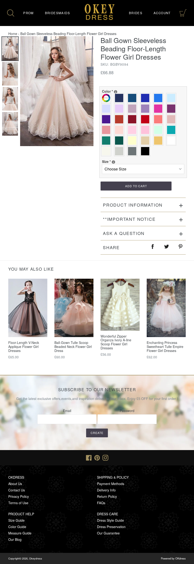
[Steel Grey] (133, 151)
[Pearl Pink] (120, 130)
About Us (15, 483)
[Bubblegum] (107, 130)
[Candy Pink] (146, 130)
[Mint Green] (159, 130)
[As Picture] (107, 98)
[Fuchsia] (159, 108)
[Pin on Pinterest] (180, 247)
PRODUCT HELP (21, 514)
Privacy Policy (18, 496)
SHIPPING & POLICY (113, 477)
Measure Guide (19, 533)
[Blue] (159, 98)
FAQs (101, 502)
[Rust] (120, 119)
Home (12, 33)
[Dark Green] (120, 140)
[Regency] (107, 119)
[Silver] (120, 151)
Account (162, 13)
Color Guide (17, 526)
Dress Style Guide (110, 520)
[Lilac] (120, 108)
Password (127, 410)
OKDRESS (16, 477)
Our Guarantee (108, 533)
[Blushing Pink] (133, 130)
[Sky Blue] (172, 98)
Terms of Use (18, 502)
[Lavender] (107, 108)
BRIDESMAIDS (57, 13)
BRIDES (135, 13)
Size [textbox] (119, 161)
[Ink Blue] (133, 98)
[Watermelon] (159, 119)
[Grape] (172, 108)
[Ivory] (107, 151)
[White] (172, 140)
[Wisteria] (133, 108)
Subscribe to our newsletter (97, 389)
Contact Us (16, 490)
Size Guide (16, 520)
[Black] (146, 151)
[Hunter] (107, 140)
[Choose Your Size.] (113, 162)
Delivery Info (106, 490)
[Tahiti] (146, 108)
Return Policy (107, 496)
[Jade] (172, 130)
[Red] (146, 119)
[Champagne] (146, 140)
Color (127, 91)
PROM (28, 13)
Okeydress (35, 558)
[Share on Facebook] (152, 247)
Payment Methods (110, 483)
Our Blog (15, 539)
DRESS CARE (107, 514)
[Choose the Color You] (115, 92)
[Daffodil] (133, 140)
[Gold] (159, 140)
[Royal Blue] (146, 98)
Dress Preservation (111, 526)
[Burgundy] (133, 119)
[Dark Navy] (120, 98)
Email (67, 410)
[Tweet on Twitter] (166, 247)
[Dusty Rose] (172, 119)
